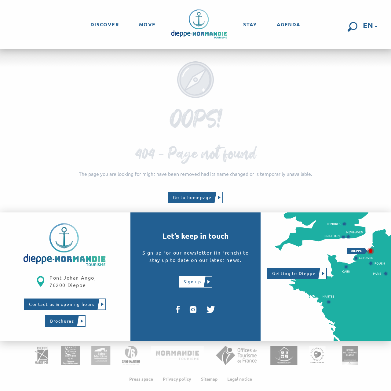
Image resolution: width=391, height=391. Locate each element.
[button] (352, 27)
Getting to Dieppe (294, 273)
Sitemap (209, 379)
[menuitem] (105, 24)
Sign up (192, 281)
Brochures (62, 321)
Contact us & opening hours (62, 304)
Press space (141, 379)
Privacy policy (177, 379)
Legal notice (239, 379)
